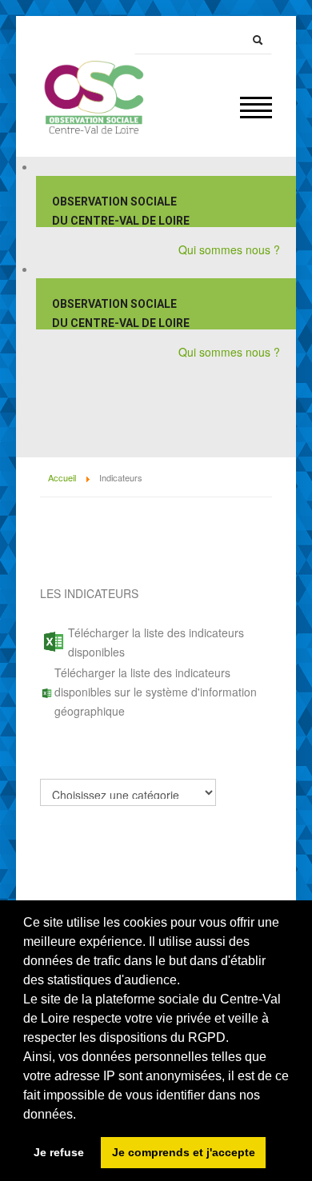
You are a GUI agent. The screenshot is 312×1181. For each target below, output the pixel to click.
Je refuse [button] (59, 1152)
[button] (78, 1115)
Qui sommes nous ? (229, 249)
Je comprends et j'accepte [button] (183, 1152)
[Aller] (257, 40)
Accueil (62, 477)
